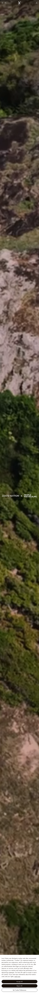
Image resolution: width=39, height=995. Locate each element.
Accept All (19, 982)
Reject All (19, 986)
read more (17, 976)
